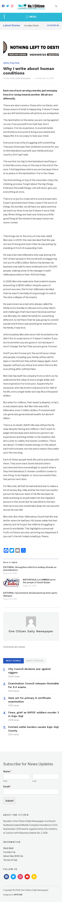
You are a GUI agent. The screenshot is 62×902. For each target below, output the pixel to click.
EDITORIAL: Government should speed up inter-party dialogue (30, 594)
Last (34, 781)
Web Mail (8, 848)
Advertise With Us (13, 856)
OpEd (6, 63)
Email (7, 786)
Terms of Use (10, 860)
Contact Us (9, 852)
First (5, 781)
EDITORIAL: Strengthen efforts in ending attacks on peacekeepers (29, 568)
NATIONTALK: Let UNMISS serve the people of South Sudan (39, 581)
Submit (9, 800)
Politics (14, 63)
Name (7, 771)
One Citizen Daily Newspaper (18, 78)
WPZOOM (18, 895)
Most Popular (35, 661)
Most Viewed (13, 661)
